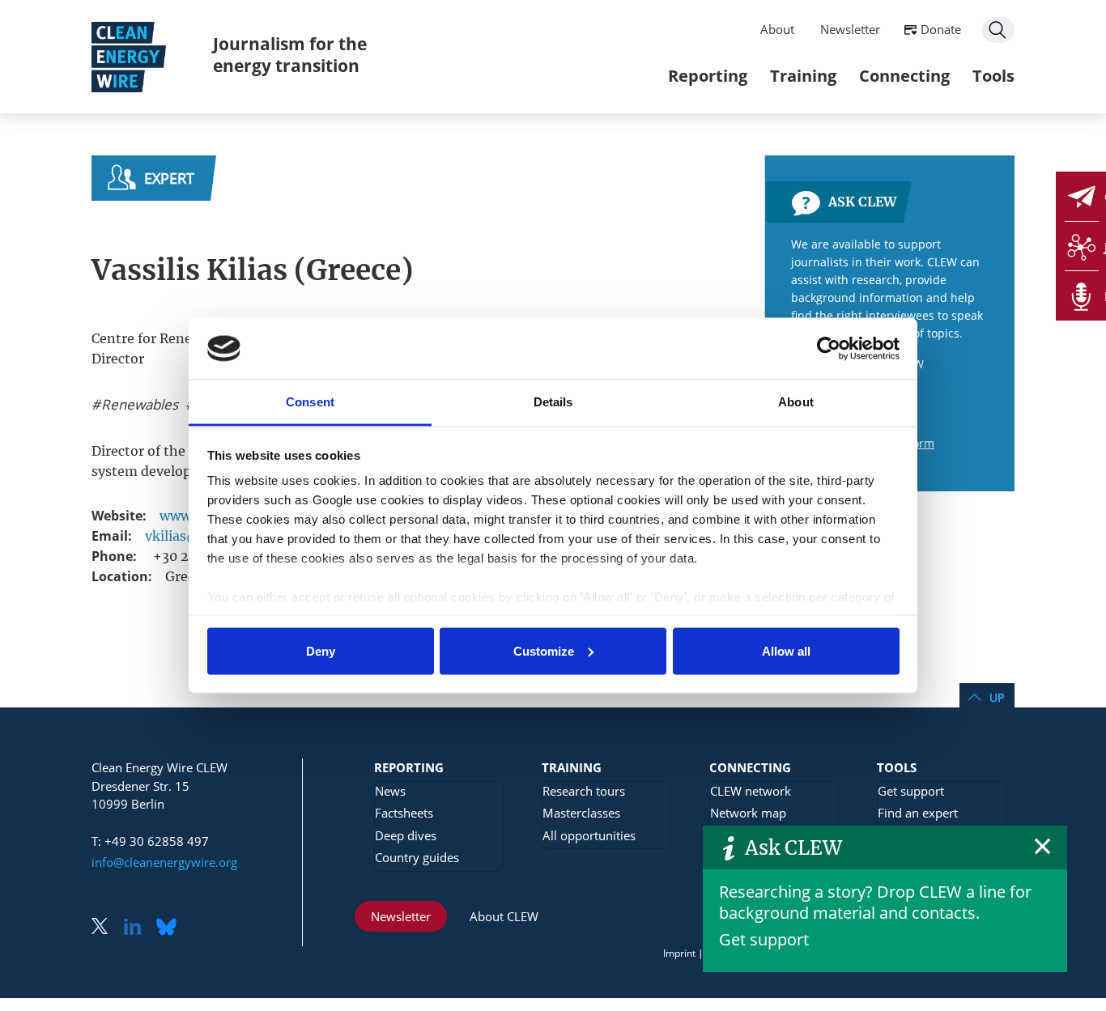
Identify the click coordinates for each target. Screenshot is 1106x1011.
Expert (169, 178)
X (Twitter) (106, 928)
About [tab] (796, 402)
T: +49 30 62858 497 (150, 841)
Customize (543, 650)
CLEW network (750, 791)
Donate (941, 29)
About (777, 29)
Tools (993, 76)
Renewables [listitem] (138, 405)
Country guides (417, 857)
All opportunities (589, 835)
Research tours (583, 791)
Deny (320, 650)
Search (998, 30)
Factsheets (404, 813)
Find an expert (918, 813)
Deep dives (405, 835)
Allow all (786, 650)
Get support (764, 939)
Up (996, 697)
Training (803, 76)
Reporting (707, 76)
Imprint (679, 953)
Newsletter (850, 29)
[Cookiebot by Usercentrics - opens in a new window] (829, 348)
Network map (748, 813)
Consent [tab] (310, 402)
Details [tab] (553, 402)
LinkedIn (138, 928)
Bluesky (170, 928)
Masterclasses (581, 813)
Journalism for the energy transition (290, 54)
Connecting (904, 76)
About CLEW (504, 916)
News (390, 791)
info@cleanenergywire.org (164, 862)
